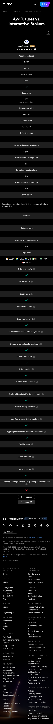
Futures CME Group (36, 607)
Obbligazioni (8, 587)
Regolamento (8, 678)
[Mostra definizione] (34, 269)
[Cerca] (35, 4)
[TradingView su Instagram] (23, 525)
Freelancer (7, 709)
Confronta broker (35, 596)
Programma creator (11, 676)
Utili (4, 623)
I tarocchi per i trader (36, 647)
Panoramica (32, 590)
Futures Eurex (33, 610)
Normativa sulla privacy (37, 666)
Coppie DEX (8, 596)
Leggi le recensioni (25, 102)
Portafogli (7, 637)
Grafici (5, 574)
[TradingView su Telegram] (35, 525)
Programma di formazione (38, 719)
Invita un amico (9, 673)
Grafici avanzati (34, 699)
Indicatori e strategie (11, 703)
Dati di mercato (34, 579)
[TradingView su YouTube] (17, 525)
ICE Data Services (35, 538)
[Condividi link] (48, 32)
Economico (7, 620)
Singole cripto (8, 590)
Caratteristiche (34, 574)
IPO (4, 629)
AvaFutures (23, 46)
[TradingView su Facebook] (10, 525)
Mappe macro (8, 645)
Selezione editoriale (11, 695)
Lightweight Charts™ (36, 696)
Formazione (7, 692)
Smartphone (8, 656)
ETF (4, 585)
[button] (32, 49)
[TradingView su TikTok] (41, 525)
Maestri (6, 706)
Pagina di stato (34, 683)
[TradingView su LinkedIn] (29, 525)
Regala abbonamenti (36, 582)
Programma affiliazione (37, 716)
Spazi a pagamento (11, 711)
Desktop (6, 659)
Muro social (7, 670)
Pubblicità (32, 710)
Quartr (5, 557)
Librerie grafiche (34, 694)
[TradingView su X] (4, 525)
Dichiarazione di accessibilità (34, 673)
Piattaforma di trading (37, 702)
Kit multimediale (34, 637)
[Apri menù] (3, 4)
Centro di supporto (35, 631)
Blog (29, 628)
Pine (4, 599)
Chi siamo (32, 622)
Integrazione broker (36, 713)
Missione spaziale (35, 625)
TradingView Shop (35, 645)
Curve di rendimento (11, 640)
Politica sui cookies (35, 669)
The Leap (32, 599)
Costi (30, 577)
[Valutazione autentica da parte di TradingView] (35, 49)
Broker (30, 593)
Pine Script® (8, 648)
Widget (31, 691)
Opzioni (6, 643)
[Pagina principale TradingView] (9, 4)
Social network (9, 667)
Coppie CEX (8, 593)
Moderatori (7, 681)
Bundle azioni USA (35, 612)
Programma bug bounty (38, 680)
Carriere (31, 634)
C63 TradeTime (34, 650)
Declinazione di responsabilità (34, 662)
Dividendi (6, 626)
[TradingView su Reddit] (47, 525)
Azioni (5, 582)
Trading (6, 689)
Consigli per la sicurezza (38, 677)
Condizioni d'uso (34, 658)
